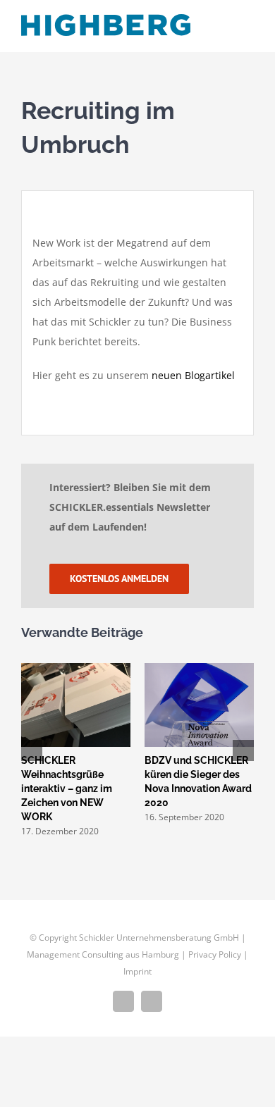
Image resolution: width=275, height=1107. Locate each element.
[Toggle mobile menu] (248, 30)
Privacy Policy (214, 962)
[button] (31, 754)
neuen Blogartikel (193, 375)
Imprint (137, 979)
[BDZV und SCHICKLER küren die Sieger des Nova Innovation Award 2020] (56, 669)
